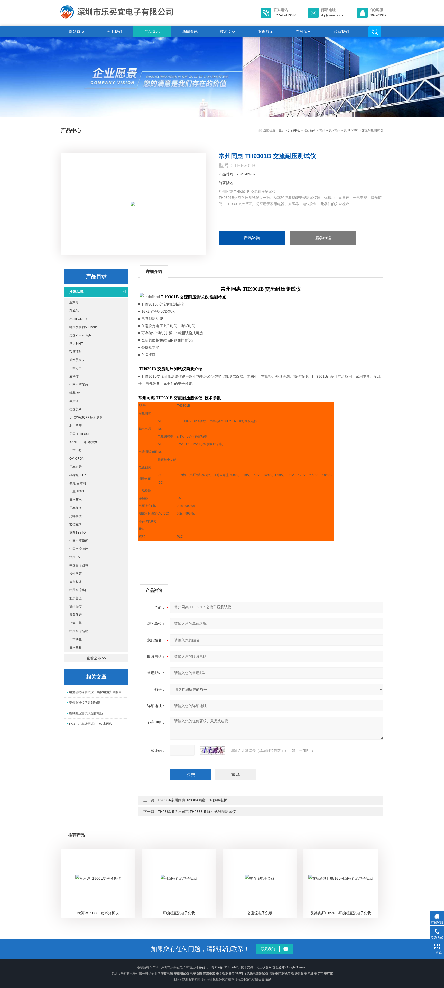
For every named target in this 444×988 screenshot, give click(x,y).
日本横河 (75, 508)
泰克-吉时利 (77, 483)
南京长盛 (75, 582)
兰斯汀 (74, 302)
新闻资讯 (190, 31)
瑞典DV (74, 393)
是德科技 (75, 516)
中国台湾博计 (78, 549)
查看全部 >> (96, 658)
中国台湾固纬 (78, 565)
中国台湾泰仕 (78, 590)
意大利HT (76, 343)
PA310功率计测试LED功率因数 (90, 724)
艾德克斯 (75, 524)
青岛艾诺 (75, 614)
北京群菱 (75, 426)
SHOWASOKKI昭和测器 (86, 417)
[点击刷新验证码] (212, 750)
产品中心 (294, 130)
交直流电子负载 (259, 913)
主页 (282, 130)
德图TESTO (77, 532)
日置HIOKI (76, 491)
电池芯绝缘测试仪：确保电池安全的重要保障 (98, 692)
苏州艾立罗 (77, 360)
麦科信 (74, 376)
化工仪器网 (264, 967)
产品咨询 (252, 238)
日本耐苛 (75, 467)
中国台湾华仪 (78, 541)
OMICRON (76, 458)
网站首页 (76, 31)
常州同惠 (325, 130)
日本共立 (75, 639)
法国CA (74, 557)
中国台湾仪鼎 (78, 384)
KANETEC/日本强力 (83, 442)
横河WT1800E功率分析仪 (98, 913)
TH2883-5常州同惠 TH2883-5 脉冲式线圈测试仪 (197, 812)
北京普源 (75, 598)
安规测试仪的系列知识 (84, 703)
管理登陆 (278, 967)
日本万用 (75, 368)
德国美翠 (75, 409)
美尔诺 (74, 401)
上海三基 (75, 623)
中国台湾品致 (78, 631)
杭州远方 (75, 606)
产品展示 (152, 31)
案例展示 (265, 31)
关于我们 (114, 31)
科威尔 (74, 310)
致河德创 (75, 352)
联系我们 (341, 31)
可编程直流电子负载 (179, 913)
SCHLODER (78, 319)
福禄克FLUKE (79, 475)
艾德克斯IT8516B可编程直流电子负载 (340, 913)
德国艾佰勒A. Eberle (83, 327)
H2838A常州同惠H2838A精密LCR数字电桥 (192, 800)
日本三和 (75, 647)
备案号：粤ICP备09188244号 (219, 967)
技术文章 (227, 31)
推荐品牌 (310, 130)
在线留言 (303, 31)
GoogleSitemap (296, 967)
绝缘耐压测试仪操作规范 (86, 713)
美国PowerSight (80, 335)
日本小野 (75, 450)
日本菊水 (75, 499)
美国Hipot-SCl (79, 434)
